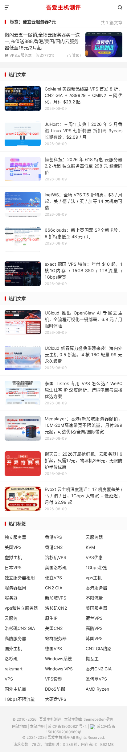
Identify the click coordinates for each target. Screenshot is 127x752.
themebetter (94, 719)
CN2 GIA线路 (99, 648)
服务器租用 (15, 587)
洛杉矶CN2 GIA (20, 628)
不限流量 (94, 597)
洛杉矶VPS (55, 557)
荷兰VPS (94, 618)
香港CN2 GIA (99, 668)
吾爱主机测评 (63, 7)
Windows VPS (59, 668)
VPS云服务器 (18, 55)
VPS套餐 (53, 678)
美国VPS (13, 547)
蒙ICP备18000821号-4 (67, 726)
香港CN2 (54, 547)
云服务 (11, 618)
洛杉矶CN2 (56, 608)
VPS (9, 678)
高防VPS (94, 628)
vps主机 (94, 577)
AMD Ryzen (97, 689)
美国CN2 (54, 628)
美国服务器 (96, 608)
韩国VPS (94, 638)
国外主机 (13, 648)
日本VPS (13, 567)
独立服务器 (15, 537)
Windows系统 (58, 658)
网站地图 (19, 726)
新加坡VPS (55, 597)
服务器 (11, 597)
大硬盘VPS (55, 699)
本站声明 (37, 726)
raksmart (14, 668)
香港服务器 (96, 587)
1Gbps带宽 (96, 567)
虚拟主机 (13, 557)
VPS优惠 (94, 557)
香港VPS (53, 537)
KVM (90, 547)
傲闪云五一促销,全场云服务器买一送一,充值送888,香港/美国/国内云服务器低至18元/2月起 (42, 41)
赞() (74, 55)
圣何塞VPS (96, 678)
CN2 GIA (53, 587)
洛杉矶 (11, 658)
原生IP (51, 618)
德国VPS (53, 648)
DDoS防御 (55, 689)
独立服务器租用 (20, 577)
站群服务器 (56, 638)
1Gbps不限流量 (20, 699)
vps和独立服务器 (21, 608)
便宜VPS (53, 577)
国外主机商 (15, 689)
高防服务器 (15, 638)
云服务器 (94, 537)
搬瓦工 (92, 658)
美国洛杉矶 (56, 567)
